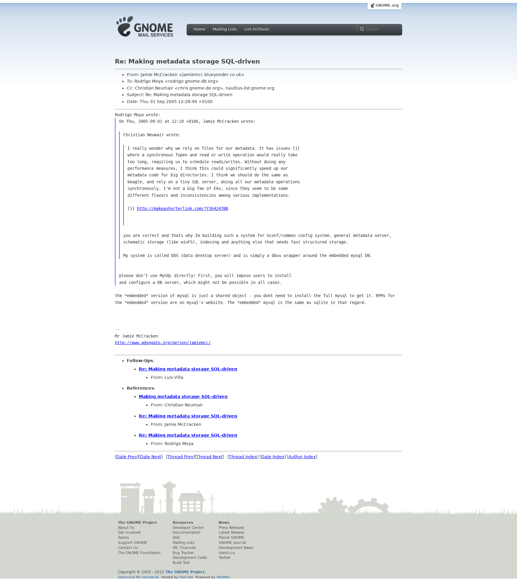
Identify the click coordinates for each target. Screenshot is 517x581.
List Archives (256, 29)
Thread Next (209, 456)
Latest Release (231, 532)
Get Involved (129, 532)
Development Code (190, 558)
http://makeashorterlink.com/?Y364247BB (182, 208)
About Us (126, 528)
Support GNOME (132, 543)
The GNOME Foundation (139, 553)
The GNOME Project (137, 523)
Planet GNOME (231, 537)
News (224, 523)
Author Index (302, 456)
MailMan (223, 577)
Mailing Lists (225, 29)
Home (199, 29)
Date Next (150, 456)
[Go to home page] (154, 38)
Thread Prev (180, 456)
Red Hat (186, 577)
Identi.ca (227, 553)
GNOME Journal (232, 543)
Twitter (225, 558)
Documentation (186, 532)
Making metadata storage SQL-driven (183, 396)
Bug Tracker (183, 553)
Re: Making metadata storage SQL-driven (188, 369)
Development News (236, 548)
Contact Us (128, 548)
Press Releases (231, 528)
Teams (123, 537)
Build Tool (181, 563)
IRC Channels (184, 548)
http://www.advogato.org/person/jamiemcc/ (163, 342)
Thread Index (243, 456)
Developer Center (188, 528)
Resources (183, 523)
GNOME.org (387, 5)
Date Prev (126, 456)
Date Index (272, 456)
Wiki (176, 537)
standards (150, 577)
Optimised (126, 577)
